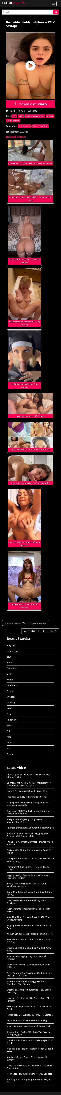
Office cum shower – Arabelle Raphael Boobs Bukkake (29, 966)
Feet (9, 725)
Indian (10, 662)
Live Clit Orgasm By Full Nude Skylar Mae (27, 791)
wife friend (12, 685)
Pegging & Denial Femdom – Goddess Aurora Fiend (29, 926)
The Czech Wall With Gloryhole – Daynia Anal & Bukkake (30, 843)
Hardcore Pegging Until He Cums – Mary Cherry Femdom (30, 999)
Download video (33, 104)
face (14, 116)
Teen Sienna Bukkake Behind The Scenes (27, 796)
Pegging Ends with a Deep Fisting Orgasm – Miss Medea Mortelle (28, 804)
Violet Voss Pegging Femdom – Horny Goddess (29, 1073)
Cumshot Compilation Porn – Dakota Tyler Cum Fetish (30, 1041)
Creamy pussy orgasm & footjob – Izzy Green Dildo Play (29, 991)
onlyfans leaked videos (34, 116)
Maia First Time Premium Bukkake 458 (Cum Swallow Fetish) (28, 918)
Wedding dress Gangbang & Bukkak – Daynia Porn (29, 1081)
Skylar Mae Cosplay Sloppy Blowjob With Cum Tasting (29, 893)
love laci (11, 696)
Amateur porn (24, 126)
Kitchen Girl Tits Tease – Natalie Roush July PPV (30, 933)
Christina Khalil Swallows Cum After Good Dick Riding (30, 851)
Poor (9, 736)
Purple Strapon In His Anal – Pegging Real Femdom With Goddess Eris (27, 834)
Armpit (10, 679)
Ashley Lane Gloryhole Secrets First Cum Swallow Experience (26, 885)
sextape (50, 116)
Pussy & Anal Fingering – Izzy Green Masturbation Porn (24, 820)
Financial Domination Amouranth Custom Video (30, 827)
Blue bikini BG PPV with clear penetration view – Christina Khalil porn (30, 812)
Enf (8, 731)
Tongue (10, 754)
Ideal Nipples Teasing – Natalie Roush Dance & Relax (30, 1050)
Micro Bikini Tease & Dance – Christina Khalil (29, 1026)
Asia (9, 714)
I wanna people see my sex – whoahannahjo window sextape (28, 775)
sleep (9, 742)
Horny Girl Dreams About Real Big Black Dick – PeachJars (29, 901)
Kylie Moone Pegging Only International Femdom (26, 957)
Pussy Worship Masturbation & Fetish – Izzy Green (28, 910)
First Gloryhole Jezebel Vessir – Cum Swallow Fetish (29, 1007)
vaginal (16, 120)
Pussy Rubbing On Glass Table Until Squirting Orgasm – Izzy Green (29, 974)
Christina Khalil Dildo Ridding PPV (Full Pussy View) (29, 949)
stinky (9, 674)
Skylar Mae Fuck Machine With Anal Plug (27, 1020)
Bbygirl (10, 691)
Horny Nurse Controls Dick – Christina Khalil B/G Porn (28, 941)
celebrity (11, 702)
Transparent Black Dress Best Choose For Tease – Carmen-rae (30, 860)
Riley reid (11, 645)
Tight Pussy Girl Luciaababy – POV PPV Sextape (30, 1014)
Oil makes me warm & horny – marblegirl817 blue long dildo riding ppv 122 (29, 784)
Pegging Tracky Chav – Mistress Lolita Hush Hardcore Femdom (28, 876)
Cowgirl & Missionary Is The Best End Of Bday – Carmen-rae (30, 1066)
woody (10, 708)
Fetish (13, 2)
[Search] (56, 12)
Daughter (11, 668)
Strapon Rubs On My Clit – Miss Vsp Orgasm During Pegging (28, 1033)
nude (21, 116)
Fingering (11, 719)
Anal (9, 748)
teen (9, 120)
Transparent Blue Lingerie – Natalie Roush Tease (28, 868)
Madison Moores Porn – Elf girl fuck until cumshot (27, 1058)
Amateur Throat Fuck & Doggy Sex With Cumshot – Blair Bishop (26, 982)
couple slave (13, 651)
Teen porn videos (40, 126)
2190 (9, 656)
